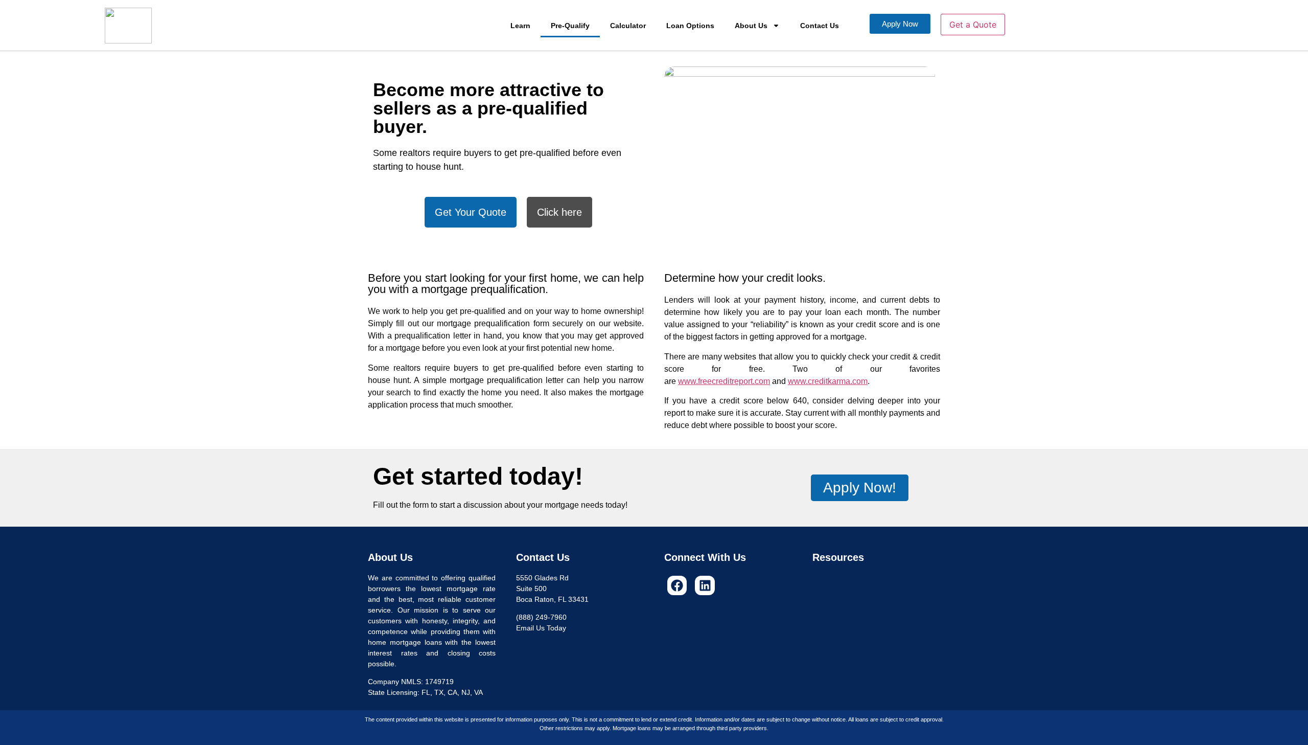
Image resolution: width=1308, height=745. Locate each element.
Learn (520, 25)
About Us (751, 25)
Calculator (628, 25)
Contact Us (819, 25)
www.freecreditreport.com (724, 381)
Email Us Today (541, 628)
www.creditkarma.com (828, 381)
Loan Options (690, 25)
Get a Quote (972, 24)
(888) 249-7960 (541, 617)
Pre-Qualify (570, 25)
